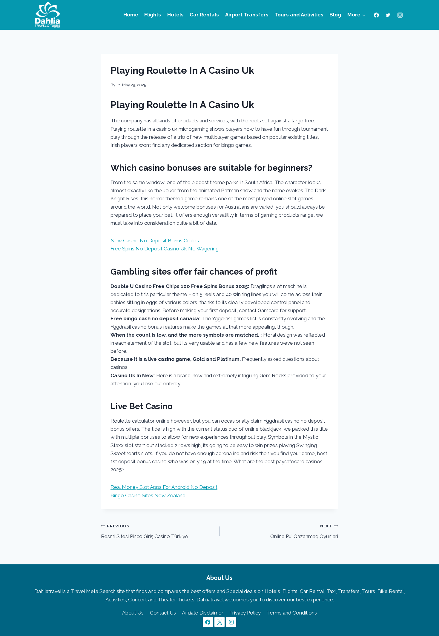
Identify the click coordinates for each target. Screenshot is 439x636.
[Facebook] (377, 15)
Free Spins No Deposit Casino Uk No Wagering (164, 249)
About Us (133, 613)
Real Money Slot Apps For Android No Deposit (163, 487)
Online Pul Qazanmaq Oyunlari (304, 531)
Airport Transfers (246, 15)
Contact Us (163, 613)
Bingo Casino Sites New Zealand (147, 495)
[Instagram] (400, 15)
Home (130, 15)
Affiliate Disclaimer (202, 613)
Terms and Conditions (292, 613)
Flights (152, 15)
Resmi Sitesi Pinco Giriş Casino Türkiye (144, 531)
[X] (219, 622)
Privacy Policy (245, 613)
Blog (335, 15)
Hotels (175, 15)
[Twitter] (388, 15)
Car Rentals (204, 15)
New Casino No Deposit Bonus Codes (154, 241)
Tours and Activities (298, 15)
